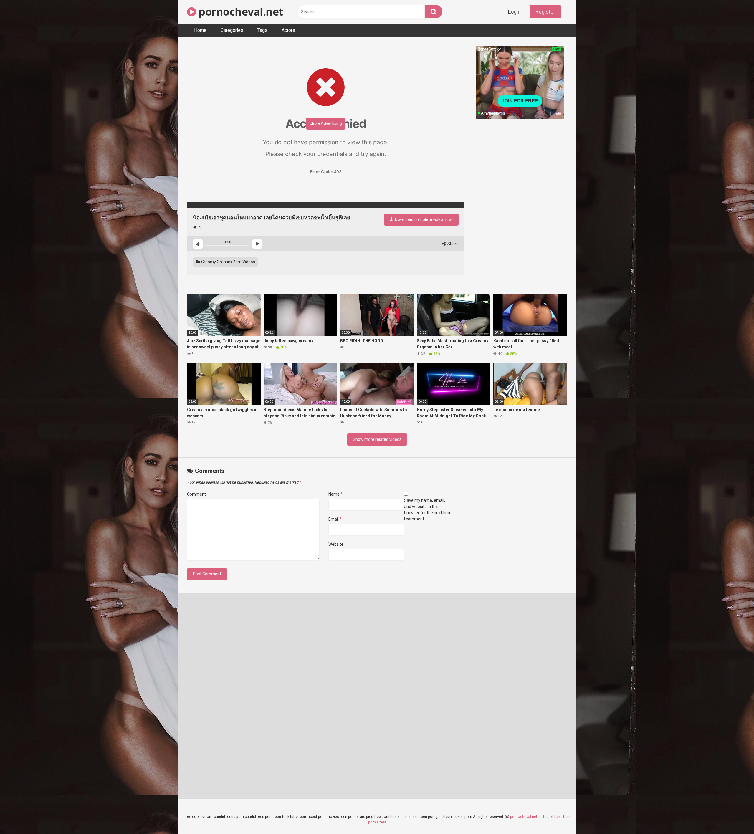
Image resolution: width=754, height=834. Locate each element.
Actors (288, 30)
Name (335, 494)
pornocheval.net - (525, 816)
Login (514, 12)
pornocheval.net (239, 11)
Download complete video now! (423, 219)
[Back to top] (734, 816)
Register (545, 12)
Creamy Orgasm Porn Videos (227, 261)
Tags (262, 30)
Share (453, 243)
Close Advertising (326, 123)
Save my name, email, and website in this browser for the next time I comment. (428, 509)
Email (335, 519)
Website (335, 544)
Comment (196, 494)
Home (200, 30)
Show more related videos (377, 439)
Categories (232, 30)
